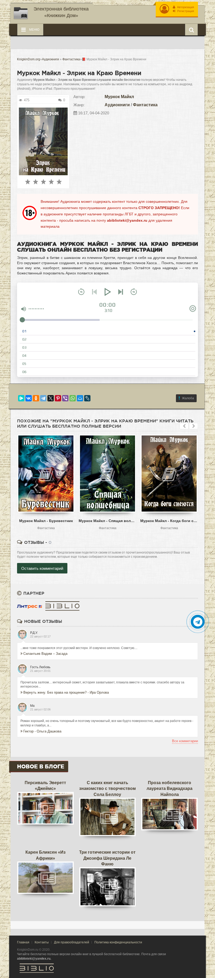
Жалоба (188, 398)
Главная (23, 942)
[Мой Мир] (80, 398)
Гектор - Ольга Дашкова (42, 731)
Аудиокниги (117, 105)
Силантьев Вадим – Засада (45, 654)
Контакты (42, 942)
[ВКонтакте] (28, 398)
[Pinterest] (58, 398)
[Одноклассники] (36, 398)
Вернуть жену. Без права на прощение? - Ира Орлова (66, 692)
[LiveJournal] (87, 398)
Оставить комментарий (42, 568)
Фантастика (145, 105)
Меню (33, 29)
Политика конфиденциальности (118, 942)
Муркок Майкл (119, 96)
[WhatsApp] (72, 398)
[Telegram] (43, 398)
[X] (50, 398)
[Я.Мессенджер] (21, 398)
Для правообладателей (71, 942)
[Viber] (65, 398)
